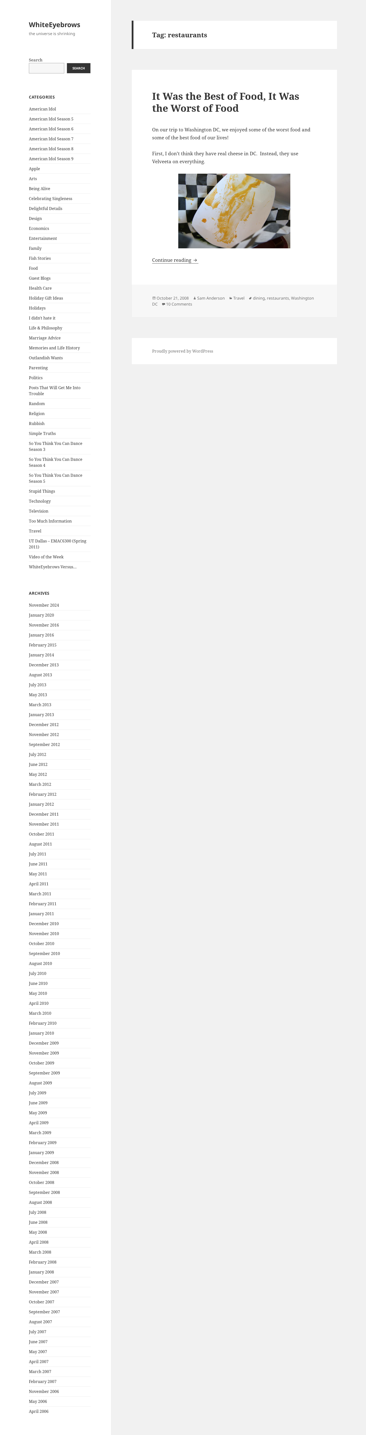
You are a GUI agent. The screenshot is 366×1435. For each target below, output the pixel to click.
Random (37, 403)
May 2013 (38, 694)
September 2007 (44, 1312)
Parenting (38, 368)
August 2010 (40, 963)
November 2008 (44, 1172)
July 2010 (37, 973)
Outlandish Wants (46, 358)
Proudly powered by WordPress (182, 351)
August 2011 (40, 844)
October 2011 (41, 834)
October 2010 (41, 943)
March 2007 (40, 1371)
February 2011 (43, 903)
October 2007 (41, 1302)
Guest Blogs (40, 278)
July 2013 (37, 685)
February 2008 (43, 1262)
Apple (34, 168)
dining (259, 298)
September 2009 (44, 1073)
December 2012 (44, 724)
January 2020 (41, 615)
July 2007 (37, 1331)
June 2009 (38, 1103)
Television (38, 511)
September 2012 (44, 744)
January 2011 (41, 913)
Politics (36, 377)
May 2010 (38, 993)
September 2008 (44, 1192)
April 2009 (39, 1122)
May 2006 (38, 1401)
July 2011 (37, 854)
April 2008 (39, 1242)
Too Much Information (50, 521)
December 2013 (44, 665)
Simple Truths (42, 433)
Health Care (40, 288)
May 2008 (38, 1232)
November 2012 (44, 734)
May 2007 (38, 1351)
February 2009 (43, 1142)
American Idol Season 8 (51, 149)
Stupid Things (42, 491)
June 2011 (38, 864)
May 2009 (38, 1113)
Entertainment (43, 238)
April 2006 (39, 1411)
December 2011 (44, 814)
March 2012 (40, 784)
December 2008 (44, 1162)
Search (36, 60)
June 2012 (38, 764)
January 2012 (41, 804)
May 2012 (38, 774)
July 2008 (37, 1212)
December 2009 (44, 1043)
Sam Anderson (211, 298)
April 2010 (39, 1003)
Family (35, 248)
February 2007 (43, 1381)
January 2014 (41, 655)
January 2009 (41, 1152)
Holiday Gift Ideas (46, 298)
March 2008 (40, 1252)
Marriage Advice (45, 338)
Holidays (37, 308)
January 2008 (41, 1272)
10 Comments (179, 304)
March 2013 (40, 704)
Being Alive (39, 188)
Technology (40, 501)
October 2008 (41, 1182)
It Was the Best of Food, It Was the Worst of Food (225, 101)
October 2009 (41, 1063)
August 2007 (40, 1322)
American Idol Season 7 (51, 139)
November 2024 (44, 605)
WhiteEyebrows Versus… (53, 567)
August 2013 (40, 675)
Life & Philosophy (45, 328)
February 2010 (43, 1023)
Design (35, 218)
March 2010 (40, 1013)
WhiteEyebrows (54, 24)
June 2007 (38, 1341)
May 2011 (38, 874)
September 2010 (44, 953)
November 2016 (44, 625)
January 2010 (41, 1033)
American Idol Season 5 (51, 119)
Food (33, 268)
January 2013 (41, 714)
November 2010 (44, 933)
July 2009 (37, 1093)
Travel (35, 531)
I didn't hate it (42, 318)
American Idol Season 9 (51, 158)
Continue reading (175, 260)
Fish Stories (40, 258)
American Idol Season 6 (51, 129)
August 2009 (40, 1083)
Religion (37, 413)
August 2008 (40, 1202)
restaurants (278, 298)
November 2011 (44, 824)
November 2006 (44, 1391)
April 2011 (39, 884)
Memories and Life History (54, 348)
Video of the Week (46, 557)
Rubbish (37, 423)
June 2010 (38, 983)
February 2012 (43, 794)
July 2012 (37, 754)
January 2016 (41, 635)
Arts (33, 178)
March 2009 (40, 1132)
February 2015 (43, 645)
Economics (39, 228)
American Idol (42, 109)
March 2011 (40, 894)
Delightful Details (45, 208)
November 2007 (44, 1292)
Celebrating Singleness (50, 198)
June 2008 (38, 1222)
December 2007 (44, 1282)
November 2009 (44, 1053)
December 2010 (44, 923)
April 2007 (39, 1361)
